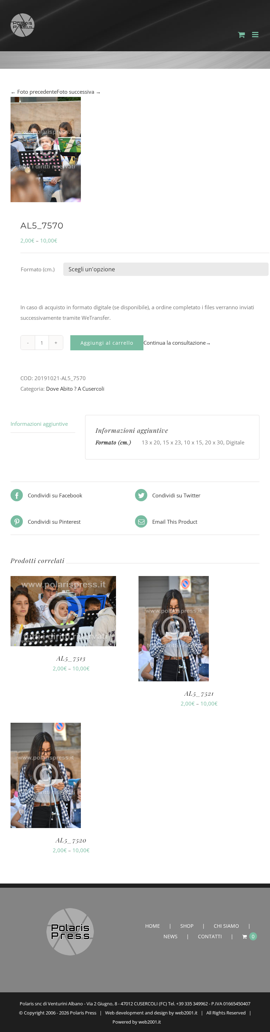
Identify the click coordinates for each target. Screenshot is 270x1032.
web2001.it (186, 1013)
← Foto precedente (34, 91)
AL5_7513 (71, 658)
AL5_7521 (199, 693)
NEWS (170, 936)
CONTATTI (210, 936)
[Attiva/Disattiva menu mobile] (255, 34)
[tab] (43, 424)
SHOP (186, 925)
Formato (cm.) (37, 269)
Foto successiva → (79, 91)
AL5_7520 (71, 840)
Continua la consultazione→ (177, 342)
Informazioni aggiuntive (39, 423)
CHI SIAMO (226, 925)
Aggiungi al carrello (107, 342)
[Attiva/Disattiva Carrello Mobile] (241, 34)
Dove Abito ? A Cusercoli (75, 388)
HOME (152, 925)
